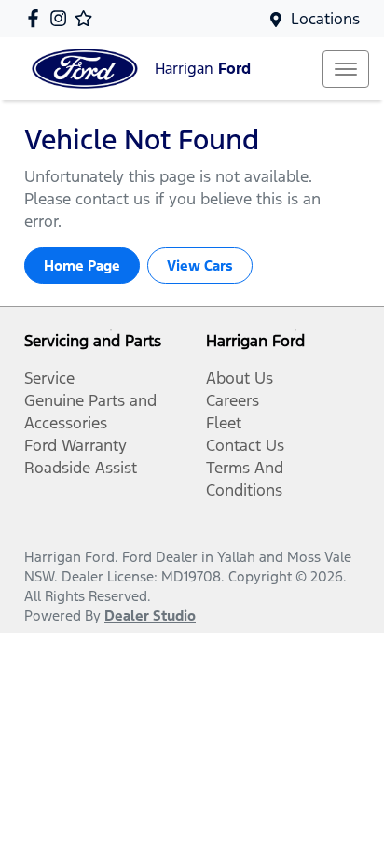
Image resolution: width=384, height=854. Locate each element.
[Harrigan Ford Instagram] (62, 18)
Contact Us (245, 445)
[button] (345, 69)
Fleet (223, 423)
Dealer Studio (150, 615)
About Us (239, 378)
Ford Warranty (75, 445)
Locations (325, 18)
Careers (232, 400)
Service (49, 378)
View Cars (200, 265)
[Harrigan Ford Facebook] (36, 18)
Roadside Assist (80, 467)
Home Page (82, 265)
